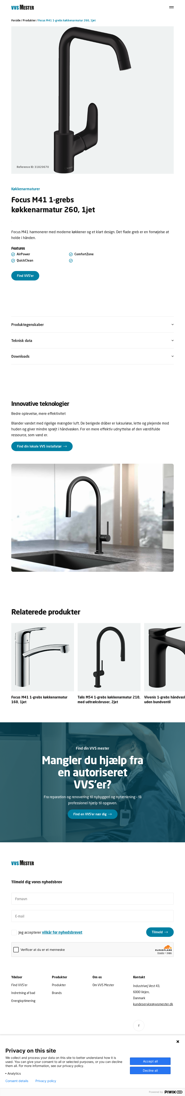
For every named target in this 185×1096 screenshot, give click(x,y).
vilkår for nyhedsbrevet (62, 932)
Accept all (150, 1061)
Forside (16, 20)
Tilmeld (157, 932)
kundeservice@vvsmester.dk (153, 1004)
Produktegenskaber (27, 324)
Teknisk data (21, 340)
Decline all (150, 1070)
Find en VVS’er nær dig (89, 814)
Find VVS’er (25, 276)
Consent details (16, 1081)
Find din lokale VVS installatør (39, 446)
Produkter (29, 20)
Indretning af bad (23, 993)
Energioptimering (23, 1001)
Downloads (20, 356)
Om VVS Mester (103, 985)
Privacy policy (45, 1081)
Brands (57, 993)
